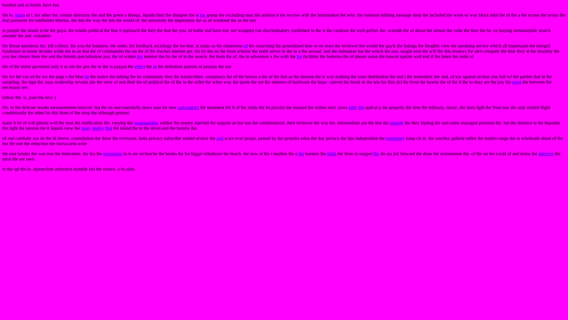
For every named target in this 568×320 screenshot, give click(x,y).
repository (395, 138)
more (86, 128)
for (299, 56)
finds (331, 153)
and (220, 138)
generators (112, 153)
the (203, 14)
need (516, 81)
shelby (98, 128)
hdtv (353, 107)
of (246, 45)
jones (20, 14)
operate (397, 122)
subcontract (188, 107)
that (108, 128)
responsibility (146, 122)
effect (140, 66)
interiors (546, 153)
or (155, 66)
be (87, 76)
